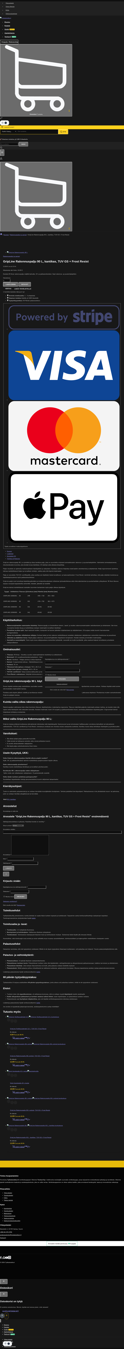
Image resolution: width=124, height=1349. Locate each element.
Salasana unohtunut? (62, 684)
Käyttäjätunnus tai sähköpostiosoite (60, 659)
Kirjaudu (62, 679)
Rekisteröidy (70, 690)
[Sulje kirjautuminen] (4, 1281)
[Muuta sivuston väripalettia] (4, 122)
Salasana (52, 667)
